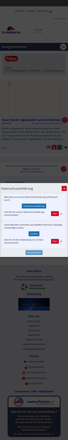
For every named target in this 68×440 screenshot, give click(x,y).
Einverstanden (34, 252)
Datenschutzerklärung (34, 206)
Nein (55, 213)
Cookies (34, 233)
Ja (61, 213)
